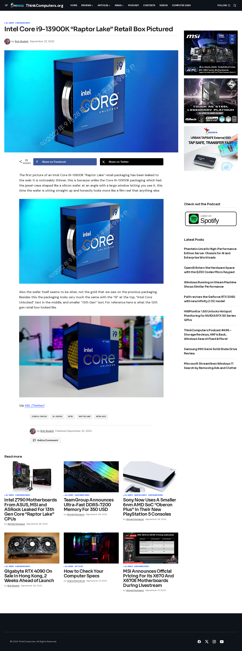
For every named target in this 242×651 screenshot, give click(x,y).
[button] (6, 5)
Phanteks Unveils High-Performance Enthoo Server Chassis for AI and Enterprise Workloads (210, 253)
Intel (70, 416)
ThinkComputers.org (44, 5)
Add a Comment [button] (47, 440)
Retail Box (101, 416)
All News (10, 23)
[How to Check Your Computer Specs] (91, 548)
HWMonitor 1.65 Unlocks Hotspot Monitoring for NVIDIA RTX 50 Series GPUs (210, 316)
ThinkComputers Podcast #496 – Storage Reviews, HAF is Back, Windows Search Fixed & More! (207, 334)
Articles (79, 567)
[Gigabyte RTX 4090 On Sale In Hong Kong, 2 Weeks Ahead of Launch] (31, 548)
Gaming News (140, 495)
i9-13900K (57, 416)
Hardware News (22, 23)
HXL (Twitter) (34, 405)
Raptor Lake (84, 416)
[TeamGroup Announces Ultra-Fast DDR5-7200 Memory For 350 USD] (91, 476)
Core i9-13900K (39, 416)
